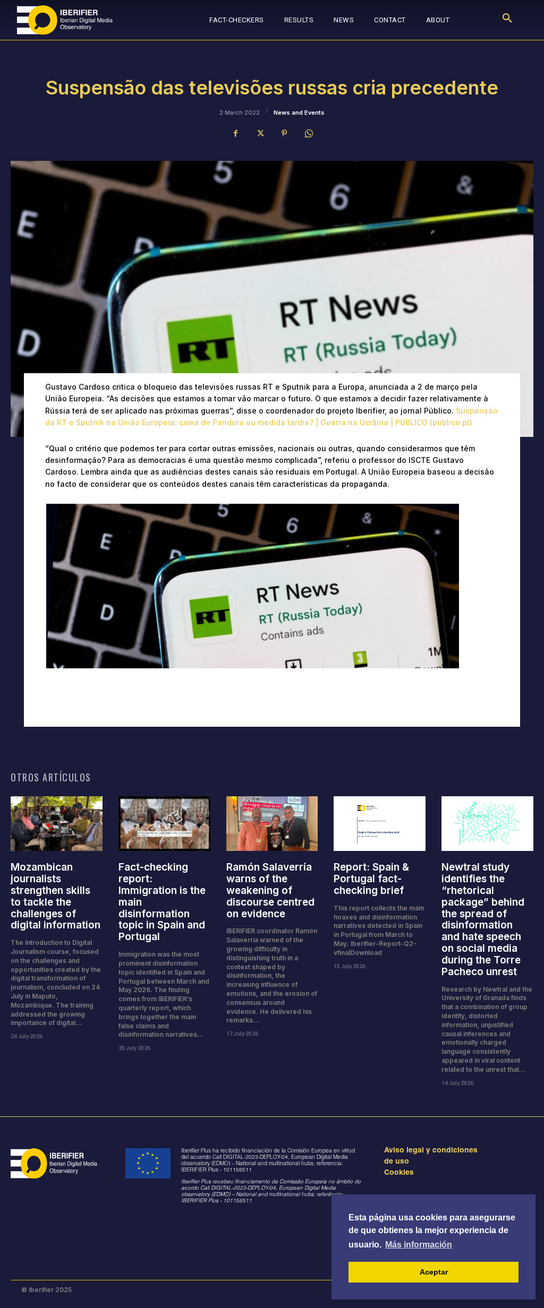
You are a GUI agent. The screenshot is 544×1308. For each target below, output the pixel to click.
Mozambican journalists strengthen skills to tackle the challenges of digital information (55, 896)
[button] (507, 20)
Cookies (399, 1173)
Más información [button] (418, 1244)
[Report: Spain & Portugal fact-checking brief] (380, 823)
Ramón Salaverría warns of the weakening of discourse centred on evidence (270, 890)
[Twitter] (259, 133)
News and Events (299, 113)
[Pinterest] (284, 133)
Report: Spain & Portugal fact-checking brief (371, 879)
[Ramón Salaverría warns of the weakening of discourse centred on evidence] (272, 823)
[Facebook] (235, 133)
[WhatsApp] (308, 133)
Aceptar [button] (434, 1272)
